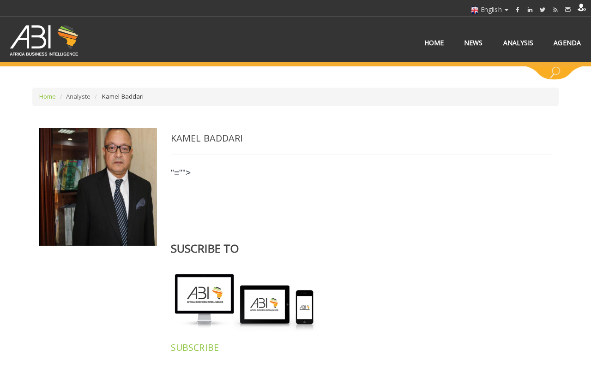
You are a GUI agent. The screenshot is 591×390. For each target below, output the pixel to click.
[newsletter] (568, 9)
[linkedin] (530, 9)
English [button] (491, 9)
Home (47, 96)
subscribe (195, 347)
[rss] (555, 9)
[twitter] (542, 9)
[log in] (581, 7)
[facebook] (517, 9)
